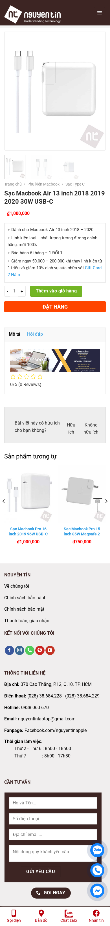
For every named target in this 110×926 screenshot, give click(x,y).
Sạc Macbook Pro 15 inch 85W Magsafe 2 (82, 531)
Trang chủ (13, 184)
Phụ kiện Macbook (43, 184)
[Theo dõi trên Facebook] (9, 650)
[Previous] (13, 91)
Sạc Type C (75, 184)
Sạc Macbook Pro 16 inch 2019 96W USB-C (28, 531)
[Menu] (99, 12)
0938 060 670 (35, 707)
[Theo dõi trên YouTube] (50, 650)
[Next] (96, 91)
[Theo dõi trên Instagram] (19, 650)
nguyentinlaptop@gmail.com (47, 719)
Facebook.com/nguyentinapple (56, 730)
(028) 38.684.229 (82, 696)
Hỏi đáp (35, 334)
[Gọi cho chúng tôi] (29, 650)
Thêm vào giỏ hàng (56, 291)
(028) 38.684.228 (44, 696)
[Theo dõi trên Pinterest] (40, 650)
